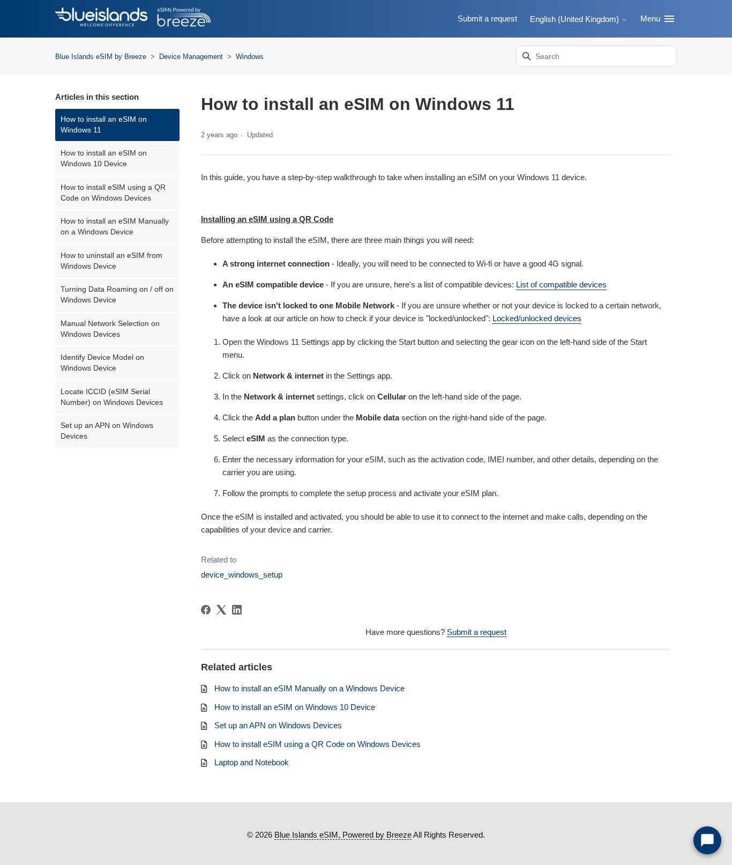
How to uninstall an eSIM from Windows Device (111, 261)
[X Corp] (221, 610)
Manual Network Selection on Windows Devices (110, 329)
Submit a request (487, 18)
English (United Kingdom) (575, 19)
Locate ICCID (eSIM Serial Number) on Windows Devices (112, 397)
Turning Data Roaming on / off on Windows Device (117, 294)
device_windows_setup (241, 574)
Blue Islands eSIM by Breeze (100, 57)
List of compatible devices (561, 284)
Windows (250, 57)
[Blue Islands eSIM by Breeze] (133, 19)
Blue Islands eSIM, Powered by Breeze (343, 834)
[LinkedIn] (237, 610)
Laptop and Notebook (251, 762)
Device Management (192, 57)
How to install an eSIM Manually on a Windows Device (115, 226)
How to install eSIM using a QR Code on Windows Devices (113, 192)
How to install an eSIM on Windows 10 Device (104, 158)
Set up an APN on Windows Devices (107, 431)
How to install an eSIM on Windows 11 (104, 124)
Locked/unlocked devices (536, 318)
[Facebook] (206, 610)
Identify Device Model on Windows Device (102, 362)
